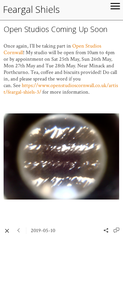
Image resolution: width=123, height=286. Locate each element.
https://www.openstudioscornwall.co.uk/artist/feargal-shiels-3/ (61, 88)
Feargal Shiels (31, 9)
